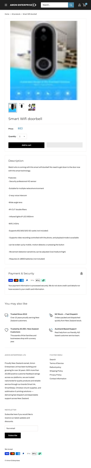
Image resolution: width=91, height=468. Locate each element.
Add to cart (26, 145)
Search (53, 360)
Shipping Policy (56, 371)
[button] (65, 145)
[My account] (79, 5)
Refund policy (55, 367)
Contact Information (58, 379)
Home (7, 14)
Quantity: (12, 136)
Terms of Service (57, 363)
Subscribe (12, 435)
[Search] (71, 5)
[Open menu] (6, 5)
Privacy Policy (55, 375)
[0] (84, 5)
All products (16, 14)
